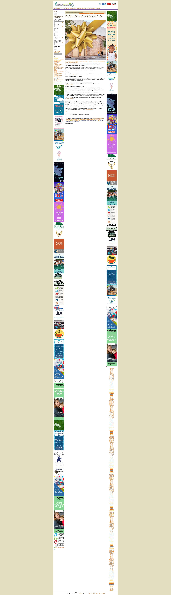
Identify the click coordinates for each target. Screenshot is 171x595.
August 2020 (112, 442)
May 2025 (111, 383)
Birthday (58, 35)
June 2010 (111, 567)
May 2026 (111, 371)
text (56, 49)
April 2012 (111, 545)
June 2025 (111, 382)
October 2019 (111, 452)
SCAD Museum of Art (77, 120)
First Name (58, 24)
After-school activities (86, 8)
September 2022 (111, 416)
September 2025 (111, 379)
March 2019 (111, 459)
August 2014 (112, 516)
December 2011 (111, 549)
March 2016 (111, 496)
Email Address (58, 20)
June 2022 (111, 419)
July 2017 (111, 480)
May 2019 (111, 457)
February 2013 (111, 534)
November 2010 (111, 562)
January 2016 (111, 498)
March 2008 (111, 589)
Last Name (58, 28)
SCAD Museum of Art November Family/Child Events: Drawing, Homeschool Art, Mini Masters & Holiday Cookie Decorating (83, 16)
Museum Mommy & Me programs (85, 119)
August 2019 (112, 454)
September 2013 (111, 527)
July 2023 (111, 406)
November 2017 (111, 476)
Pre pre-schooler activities (97, 119)
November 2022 (111, 414)
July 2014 (111, 517)
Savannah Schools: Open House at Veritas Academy (74, 12)
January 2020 (111, 449)
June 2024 (111, 395)
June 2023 (111, 407)
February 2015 (111, 510)
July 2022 (111, 418)
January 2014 (111, 523)
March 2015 (111, 509)
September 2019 (111, 453)
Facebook (103, 4)
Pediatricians (79, 8)
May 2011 (111, 556)
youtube (113, 4)
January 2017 (111, 486)
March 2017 (111, 484)
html (56, 47)
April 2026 (111, 372)
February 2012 (111, 547)
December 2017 (111, 475)
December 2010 (111, 561)
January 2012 (111, 548)
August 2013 (112, 528)
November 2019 (111, 451)
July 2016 (111, 492)
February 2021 (111, 436)
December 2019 (111, 450)
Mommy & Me (56, 66)
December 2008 (111, 583)
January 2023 (111, 412)
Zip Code (58, 32)
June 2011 (111, 555)
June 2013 (111, 530)
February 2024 (111, 399)
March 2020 (111, 447)
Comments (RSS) (102, 593)
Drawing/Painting (101, 118)
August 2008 (112, 585)
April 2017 (111, 483)
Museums (91, 119)
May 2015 (111, 507)
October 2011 (111, 551)
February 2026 (111, 374)
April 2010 (111, 569)
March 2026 (111, 373)
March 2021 (111, 435)
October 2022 (111, 415)
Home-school (98, 8)
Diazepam (90, 593)
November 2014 (111, 513)
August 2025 (112, 380)
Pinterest (110, 4)
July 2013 (111, 529)
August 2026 (112, 368)
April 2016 (111, 495)
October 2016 (111, 489)
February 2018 (111, 473)
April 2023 (111, 409)
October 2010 (111, 563)
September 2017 (111, 478)
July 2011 (111, 554)
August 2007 (112, 590)
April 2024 (111, 397)
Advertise (58, 8)
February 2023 (111, 411)
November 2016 (111, 488)
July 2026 (111, 369)
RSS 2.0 (99, 120)
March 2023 (111, 410)
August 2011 (112, 553)
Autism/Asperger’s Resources (59, 67)
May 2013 (111, 531)
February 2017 (111, 485)
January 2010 (111, 572)
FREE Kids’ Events (57, 65)
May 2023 (111, 408)
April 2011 (111, 557)
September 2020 (111, 441)
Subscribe (100, 4)
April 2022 (111, 421)
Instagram (115, 4)
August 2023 (112, 405)
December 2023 (111, 401)
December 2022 (111, 413)
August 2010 (112, 565)
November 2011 (111, 550)
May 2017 (111, 482)
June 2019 (111, 456)
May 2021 (111, 433)
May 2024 (111, 396)
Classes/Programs (95, 118)
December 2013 (111, 524)
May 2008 (111, 588)
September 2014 (111, 515)
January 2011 (111, 560)
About (55, 8)
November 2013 (111, 525)
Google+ (108, 4)
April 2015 (111, 508)
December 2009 (111, 573)
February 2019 (111, 460)
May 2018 (111, 470)
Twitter (105, 4)
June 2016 (111, 493)
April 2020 (111, 446)
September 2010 (111, 564)
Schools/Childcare (73, 8)
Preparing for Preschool (69, 120)
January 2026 (111, 375)
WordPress (81, 593)
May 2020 (111, 445)
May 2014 (111, 519)
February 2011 (111, 559)
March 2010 (111, 570)
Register (66, 111)
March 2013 (111, 533)
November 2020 (111, 439)
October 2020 (111, 440)
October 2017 (111, 477)
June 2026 (111, 370)
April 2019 (111, 458)
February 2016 (111, 497)
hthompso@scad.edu (73, 74)
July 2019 (111, 455)
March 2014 (111, 521)
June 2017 (111, 481)
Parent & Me (93, 8)
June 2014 (111, 518)
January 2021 (111, 437)
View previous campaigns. (57, 52)
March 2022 (111, 422)
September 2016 (111, 490)
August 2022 (112, 417)
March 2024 (111, 398)
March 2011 (111, 558)
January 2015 (111, 511)
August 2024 (112, 393)
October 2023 (111, 403)
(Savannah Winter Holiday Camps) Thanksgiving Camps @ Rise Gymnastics (91, 13)
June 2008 (111, 587)
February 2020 (111, 448)
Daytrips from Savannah (58, 83)
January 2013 (111, 535)
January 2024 (111, 400)
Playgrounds (56, 58)
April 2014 (111, 520)
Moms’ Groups (56, 62)
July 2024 (111, 394)
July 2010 (111, 566)
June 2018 (111, 469)
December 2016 (111, 487)
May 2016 (111, 494)
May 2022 (111, 420)
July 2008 (111, 586)
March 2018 (111, 472)
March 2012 (111, 546)
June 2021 (111, 432)
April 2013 (111, 532)
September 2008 (111, 584)
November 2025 (111, 377)
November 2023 (111, 402)
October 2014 (111, 514)
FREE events (63, 8)
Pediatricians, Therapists (58, 64)
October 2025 (111, 378)
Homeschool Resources (58, 68)
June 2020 (111, 444)
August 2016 (112, 491)
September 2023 (111, 404)
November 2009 (111, 574)
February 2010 (111, 571)
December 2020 (111, 438)
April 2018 (111, 471)
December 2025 (111, 376)
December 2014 (111, 512)
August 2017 (112, 479)
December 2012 (111, 536)
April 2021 (111, 434)
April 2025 (111, 384)
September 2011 (111, 552)
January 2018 (111, 474)
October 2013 (111, 526)
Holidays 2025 (68, 119)
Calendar (67, 8)
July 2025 (111, 381)
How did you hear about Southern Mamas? (58, 41)
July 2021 (111, 431)
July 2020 (111, 443)
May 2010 (111, 568)
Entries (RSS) (95, 593)
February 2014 (111, 522)
